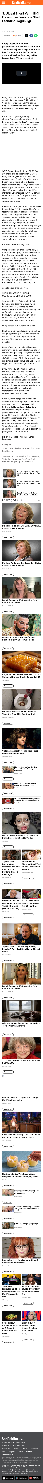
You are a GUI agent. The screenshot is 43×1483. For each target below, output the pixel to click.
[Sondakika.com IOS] (8, 1478)
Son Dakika (6, 1449)
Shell (4, 106)
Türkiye (22, 122)
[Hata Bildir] (24, 1473)
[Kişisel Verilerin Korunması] (29, 1471)
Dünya (25, 1449)
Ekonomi (34, 1449)
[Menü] (3, 2)
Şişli (22, 125)
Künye (23, 1445)
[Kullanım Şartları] (7, 1470)
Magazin (12, 1452)
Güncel (16, 1449)
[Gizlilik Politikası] (19, 1470)
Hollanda (17, 407)
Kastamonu (7, 282)
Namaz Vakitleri (7, 1455)
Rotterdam (31, 407)
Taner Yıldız (24, 108)
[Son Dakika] (21, 2)
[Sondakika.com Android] (21, 1478)
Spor (3, 1452)
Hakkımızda (5, 1445)
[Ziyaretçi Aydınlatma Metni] (10, 1473)
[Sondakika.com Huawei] (35, 1478)
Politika (29, 1452)
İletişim (17, 1445)
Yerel (21, 1452)
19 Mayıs (25, 404)
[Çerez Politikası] (14, 1471)
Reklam (12, 1445)
